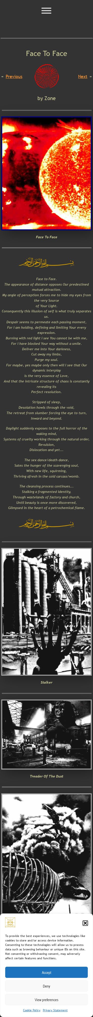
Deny (46, 986)
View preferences (46, 999)
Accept (46, 972)
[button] (85, 923)
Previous (14, 76)
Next (82, 76)
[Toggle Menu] (46, 11)
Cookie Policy (31, 1010)
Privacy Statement (55, 1010)
